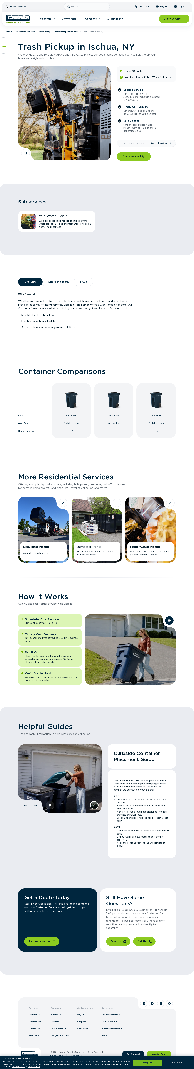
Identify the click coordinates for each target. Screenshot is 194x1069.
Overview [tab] (30, 281)
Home (9, 31)
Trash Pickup (45, 31)
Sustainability (114, 18)
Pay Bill (164, 6)
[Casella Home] (18, 19)
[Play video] (169, 620)
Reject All (177, 1063)
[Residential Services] (4, 47)
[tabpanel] (97, 311)
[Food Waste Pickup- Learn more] (150, 530)
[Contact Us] (3, 53)
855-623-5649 (18, 6)
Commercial (68, 18)
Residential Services (25, 31)
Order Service (172, 18)
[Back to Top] (3, 37)
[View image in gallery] (25, 153)
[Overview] (3, 42)
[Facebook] (160, 1003)
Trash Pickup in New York (66, 31)
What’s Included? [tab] (58, 281)
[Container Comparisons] (3, 44)
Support (182, 6)
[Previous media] (25, 805)
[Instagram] (152, 1003)
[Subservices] (3, 40)
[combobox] (89, 6)
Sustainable (28, 327)
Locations (144, 6)
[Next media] (35, 805)
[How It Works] (3, 49)
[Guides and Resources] (3, 51)
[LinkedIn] (143, 1003)
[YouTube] (169, 1003)
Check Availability (134, 156)
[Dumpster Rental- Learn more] (97, 530)
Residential (45, 18)
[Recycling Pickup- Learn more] (43, 530)
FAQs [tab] (83, 281)
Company (91, 18)
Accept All (147, 1063)
